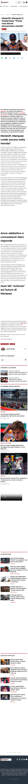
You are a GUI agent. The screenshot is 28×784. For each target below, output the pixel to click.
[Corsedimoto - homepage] (6, 2)
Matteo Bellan (7, 31)
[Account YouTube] (26, 759)
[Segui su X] (25, 349)
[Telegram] (14, 58)
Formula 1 (13, 602)
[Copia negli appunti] (18, 58)
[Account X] (17, 759)
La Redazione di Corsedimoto (14, 764)
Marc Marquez (4, 344)
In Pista (12, 583)
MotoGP (4, 29)
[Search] (16, 2)
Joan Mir (23, 323)
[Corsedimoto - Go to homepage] (6, 760)
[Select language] (20, 2)
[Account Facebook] (20, 759)
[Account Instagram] (22, 759)
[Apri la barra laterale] (1, 6)
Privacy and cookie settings (14, 752)
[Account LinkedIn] (24, 759)
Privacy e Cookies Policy (15, 766)
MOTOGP (6, 6)
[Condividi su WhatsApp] (2, 58)
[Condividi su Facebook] (6, 58)
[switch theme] (24, 2)
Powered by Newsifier (14, 779)
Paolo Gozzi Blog (6, 443)
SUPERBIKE (14, 6)
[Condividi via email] (22, 58)
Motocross (13, 592)
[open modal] (26, 2)
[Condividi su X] (10, 58)
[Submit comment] (25, 360)
